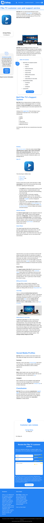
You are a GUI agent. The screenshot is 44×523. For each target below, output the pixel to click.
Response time (37, 463)
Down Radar (20, 2)
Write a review (30, 91)
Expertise (36, 457)
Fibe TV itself (22, 176)
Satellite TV (21, 178)
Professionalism (37, 454)
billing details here (37, 287)
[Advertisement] (29, 27)
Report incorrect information (6, 77)
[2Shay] (6, 2)
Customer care (38, 2)
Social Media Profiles (28, 80)
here (35, 375)
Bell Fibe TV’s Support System (30, 62)
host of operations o (36, 203)
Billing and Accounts (30, 74)
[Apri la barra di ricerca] (16, 2)
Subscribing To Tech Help (31, 78)
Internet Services (29, 68)
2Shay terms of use (37, 476)
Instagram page (37, 383)
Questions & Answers (29, 2)
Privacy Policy (24, 521)
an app (27, 261)
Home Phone (28, 70)
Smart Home (28, 72)
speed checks (30, 221)
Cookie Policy (30, 521)
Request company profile (7, 71)
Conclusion (25, 88)
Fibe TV (27, 66)
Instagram (27, 86)
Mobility (27, 64)
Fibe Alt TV (21, 179)
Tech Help (27, 76)
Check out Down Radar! (21, 507)
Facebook (27, 82)
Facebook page (32, 362)
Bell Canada (29, 13)
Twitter (26, 84)
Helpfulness (36, 460)
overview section (21, 149)
